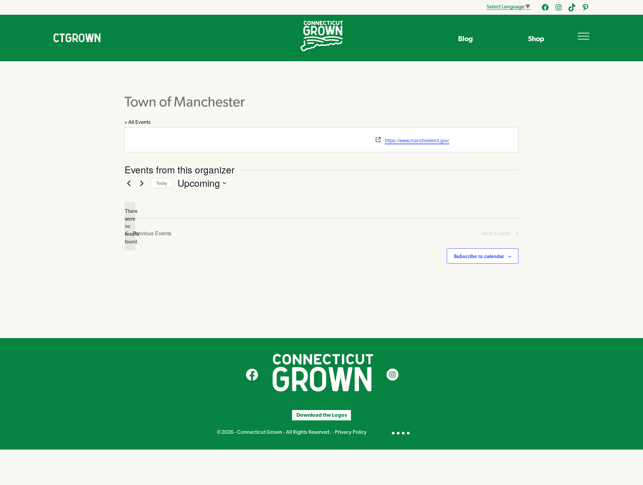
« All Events (138, 122)
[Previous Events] (129, 183)
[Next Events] (142, 183)
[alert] (130, 226)
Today (161, 183)
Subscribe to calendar (479, 256)
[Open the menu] (583, 36)
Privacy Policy (351, 432)
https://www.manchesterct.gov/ (417, 140)
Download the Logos (321, 415)
